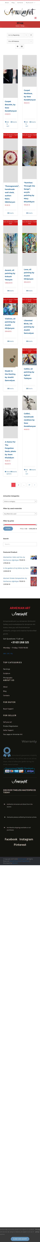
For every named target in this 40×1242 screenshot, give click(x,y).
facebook (11, 839)
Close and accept (20, 1239)
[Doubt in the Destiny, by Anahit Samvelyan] (10, 357)
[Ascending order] (31, 35)
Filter (8, 528)
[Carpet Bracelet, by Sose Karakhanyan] (10, 76)
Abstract (15, 863)
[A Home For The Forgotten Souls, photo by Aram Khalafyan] (10, 417)
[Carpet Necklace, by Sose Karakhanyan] (29, 71)
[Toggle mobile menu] (36, 18)
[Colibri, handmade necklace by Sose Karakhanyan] (29, 403)
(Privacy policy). (37, 1231)
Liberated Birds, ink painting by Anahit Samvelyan (29, 327)
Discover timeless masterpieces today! (19, 791)
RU (12, 654)
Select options (8, 473)
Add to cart (8, 124)
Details (14, 122)
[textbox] (20, 501)
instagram (26, 839)
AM (4, 654)
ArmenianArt (22, 859)
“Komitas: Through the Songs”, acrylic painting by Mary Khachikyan (29, 192)
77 (29, 485)
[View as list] (22, 46)
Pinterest (20, 844)
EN (8, 654)
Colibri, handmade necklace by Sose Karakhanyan (30, 420)
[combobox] (20, 501)
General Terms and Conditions (19, 861)
